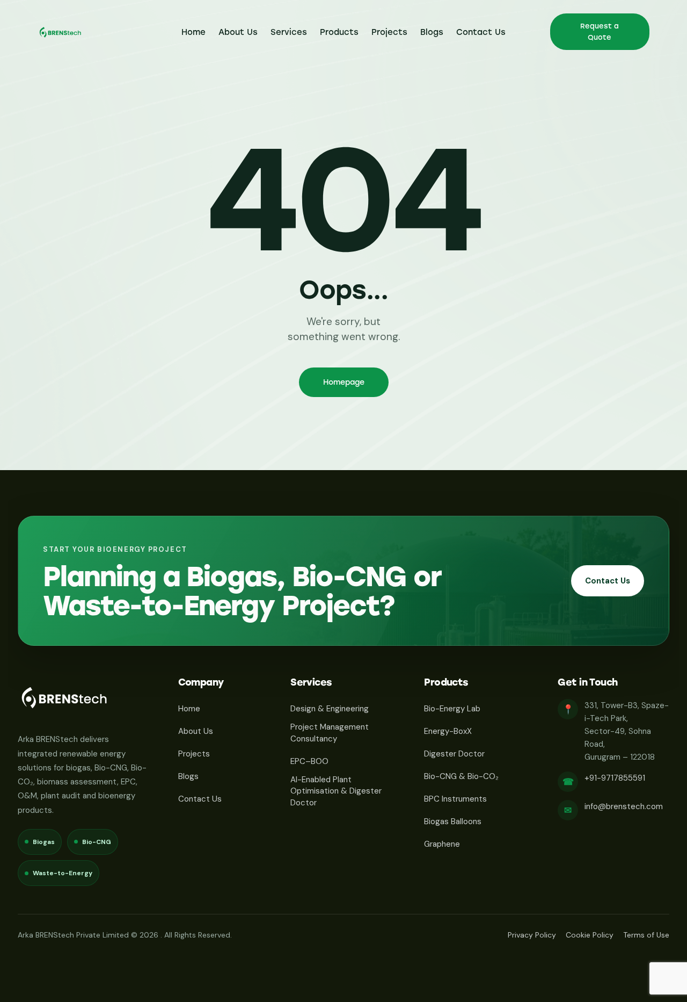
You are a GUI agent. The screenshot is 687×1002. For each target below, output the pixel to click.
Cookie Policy (589, 935)
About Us (195, 731)
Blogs (188, 776)
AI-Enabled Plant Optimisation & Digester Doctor (336, 791)
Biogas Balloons (452, 821)
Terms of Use (646, 935)
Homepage (343, 382)
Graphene (442, 844)
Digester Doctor (454, 753)
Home (189, 708)
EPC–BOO (309, 761)
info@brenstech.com (623, 806)
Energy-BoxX (448, 731)
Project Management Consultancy (329, 733)
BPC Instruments (455, 799)
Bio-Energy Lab (452, 708)
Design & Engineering (329, 708)
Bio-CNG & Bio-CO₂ (461, 776)
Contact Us (607, 580)
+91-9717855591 (614, 778)
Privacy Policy (532, 935)
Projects (194, 753)
